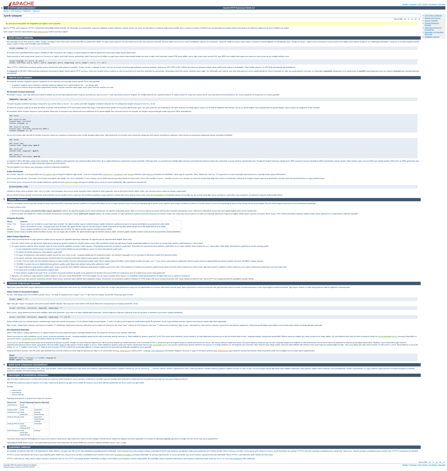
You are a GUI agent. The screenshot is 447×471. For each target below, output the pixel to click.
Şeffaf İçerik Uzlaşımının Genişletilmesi (433, 29)
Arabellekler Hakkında (432, 37)
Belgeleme (27, 11)
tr (419, 19)
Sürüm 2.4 (35, 11)
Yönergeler (413, 4)
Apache (6, 11)
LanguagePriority (29, 339)
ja (412, 19)
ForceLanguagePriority (388, 336)
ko (415, 19)
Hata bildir (442, 4)
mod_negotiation (41, 32)
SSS (419, 4)
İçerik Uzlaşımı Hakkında (433, 15)
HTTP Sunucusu (16, 11)
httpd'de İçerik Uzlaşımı (433, 18)
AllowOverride (50, 174)
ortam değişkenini (157, 351)
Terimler (425, 4)
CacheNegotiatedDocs (123, 455)
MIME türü (121, 95)
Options (150, 174)
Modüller (405, 4)
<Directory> (108, 174)
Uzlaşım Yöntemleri (431, 21)
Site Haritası (433, 4)
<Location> (118, 174)
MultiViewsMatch (158, 195)
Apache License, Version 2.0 (13, 467)
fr (409, 19)
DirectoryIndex (71, 182)
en (405, 19)
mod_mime (169, 379)
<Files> (131, 174)
